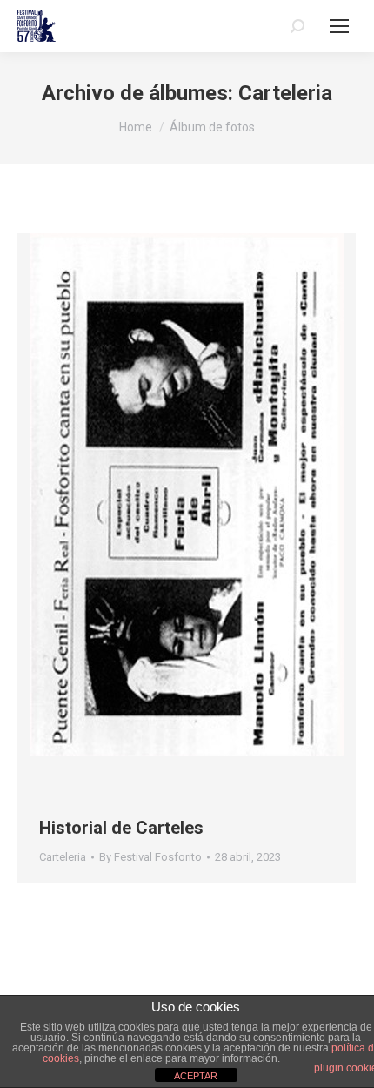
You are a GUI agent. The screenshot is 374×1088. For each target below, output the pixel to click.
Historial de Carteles (121, 827)
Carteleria (62, 856)
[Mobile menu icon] (339, 26)
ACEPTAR (195, 1076)
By (150, 856)
